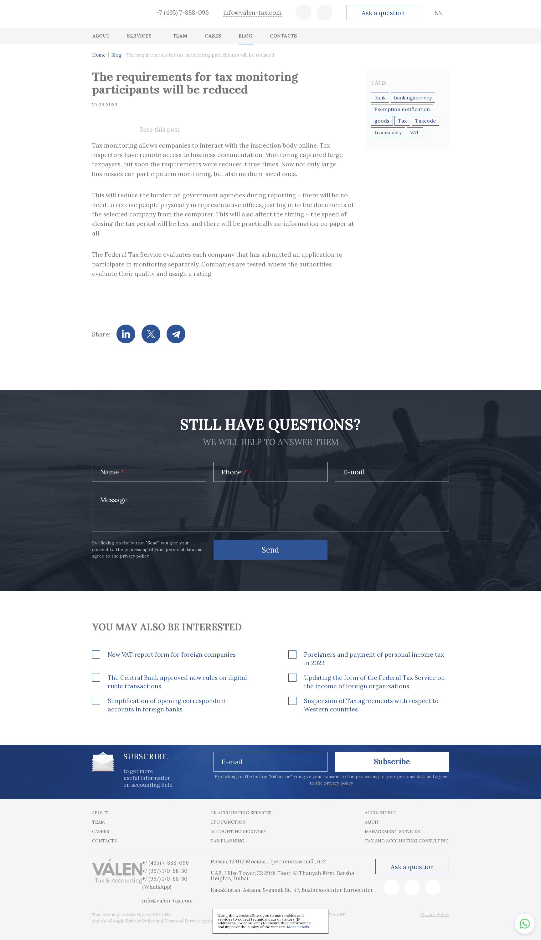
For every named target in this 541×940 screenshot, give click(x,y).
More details (298, 926)
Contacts (104, 841)
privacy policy (134, 556)
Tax (402, 121)
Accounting (380, 813)
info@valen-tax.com (252, 12)
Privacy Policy (140, 921)
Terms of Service (182, 921)
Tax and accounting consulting (407, 841)
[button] (525, 924)
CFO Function (228, 822)
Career (100, 831)
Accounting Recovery (238, 831)
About (100, 813)
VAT (415, 132)
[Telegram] (176, 334)
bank (380, 97)
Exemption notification (402, 109)
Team (98, 822)
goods (381, 121)
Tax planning (227, 841)
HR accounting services (240, 813)
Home (99, 55)
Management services (392, 831)
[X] (151, 334)
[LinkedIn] (125, 334)
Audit (372, 822)
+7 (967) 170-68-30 (165, 870)
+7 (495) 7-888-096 (182, 12)
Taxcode (425, 121)
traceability (388, 132)
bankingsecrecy (413, 97)
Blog (116, 55)
